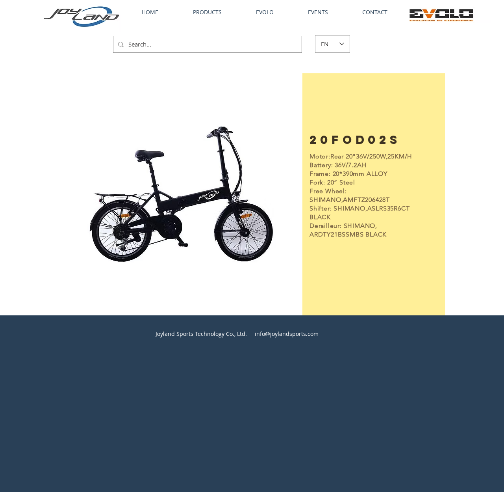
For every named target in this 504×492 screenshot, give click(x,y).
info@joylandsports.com (287, 333)
